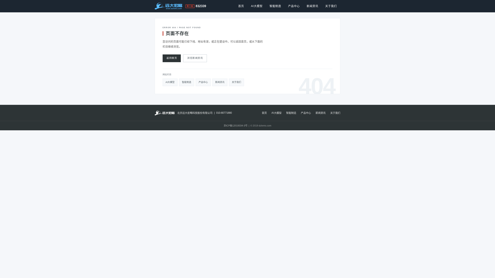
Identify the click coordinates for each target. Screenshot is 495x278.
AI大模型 (257, 6)
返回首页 (171, 58)
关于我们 (331, 6)
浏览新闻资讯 (195, 58)
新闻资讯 (312, 6)
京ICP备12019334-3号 (236, 125)
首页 (241, 6)
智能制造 (275, 6)
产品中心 (294, 6)
